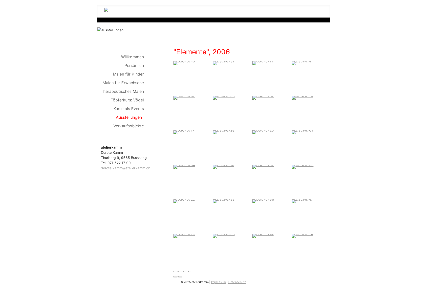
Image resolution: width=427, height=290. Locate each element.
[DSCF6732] (263, 97)
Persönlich (134, 65)
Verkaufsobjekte (128, 125)
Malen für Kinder (128, 74)
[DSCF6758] (224, 235)
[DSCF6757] (263, 166)
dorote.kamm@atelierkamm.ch (125, 168)
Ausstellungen (129, 117)
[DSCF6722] (184, 201)
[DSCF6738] (224, 201)
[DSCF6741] (302, 63)
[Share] (180, 271)
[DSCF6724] (302, 235)
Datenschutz (237, 282)
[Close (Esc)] (175, 271)
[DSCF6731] (223, 63)
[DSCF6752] (184, 97)
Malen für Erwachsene (123, 82)
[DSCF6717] (183, 132)
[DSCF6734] (184, 166)
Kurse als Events (128, 108)
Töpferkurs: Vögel (127, 99)
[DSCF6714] (263, 235)
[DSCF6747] (302, 201)
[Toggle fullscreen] (185, 271)
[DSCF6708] (224, 97)
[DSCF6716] (302, 97)
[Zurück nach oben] (421, 284)
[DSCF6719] (184, 235)
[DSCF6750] (303, 166)
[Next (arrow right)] (180, 276)
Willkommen (132, 56)
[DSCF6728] (224, 132)
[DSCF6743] (184, 63)
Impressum (218, 282)
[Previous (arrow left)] (175, 276)
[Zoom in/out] (190, 271)
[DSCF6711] (262, 63)
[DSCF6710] (223, 166)
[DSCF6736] (263, 201)
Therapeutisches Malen (122, 91)
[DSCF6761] (302, 132)
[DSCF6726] (263, 132)
